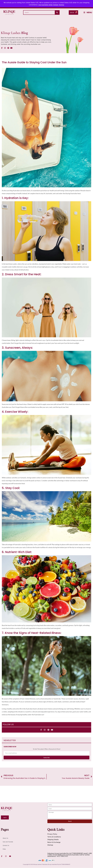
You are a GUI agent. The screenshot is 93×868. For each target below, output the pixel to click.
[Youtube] (11, 48)
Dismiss (61, 5)
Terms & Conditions (54, 837)
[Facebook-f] (2, 48)
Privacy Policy (52, 834)
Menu (89, 12)
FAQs (4, 849)
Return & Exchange (53, 842)
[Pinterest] (8, 48)
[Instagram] (5, 48)
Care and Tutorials (8, 842)
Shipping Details (53, 839)
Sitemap (50, 845)
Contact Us (6, 845)
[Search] (57, 12)
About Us (5, 838)
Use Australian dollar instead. (48, 5)
